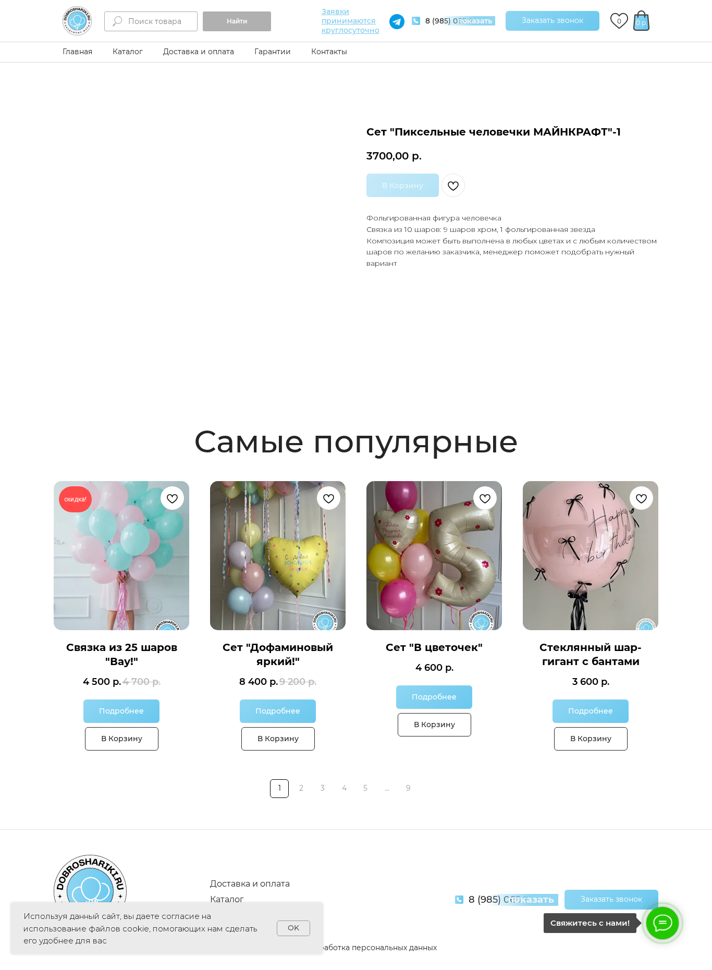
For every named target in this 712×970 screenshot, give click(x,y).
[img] (77, 20)
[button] (552, 21)
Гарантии (272, 51)
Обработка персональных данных (372, 947)
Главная (77, 51)
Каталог (128, 51)
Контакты (329, 51)
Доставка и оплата (198, 51)
